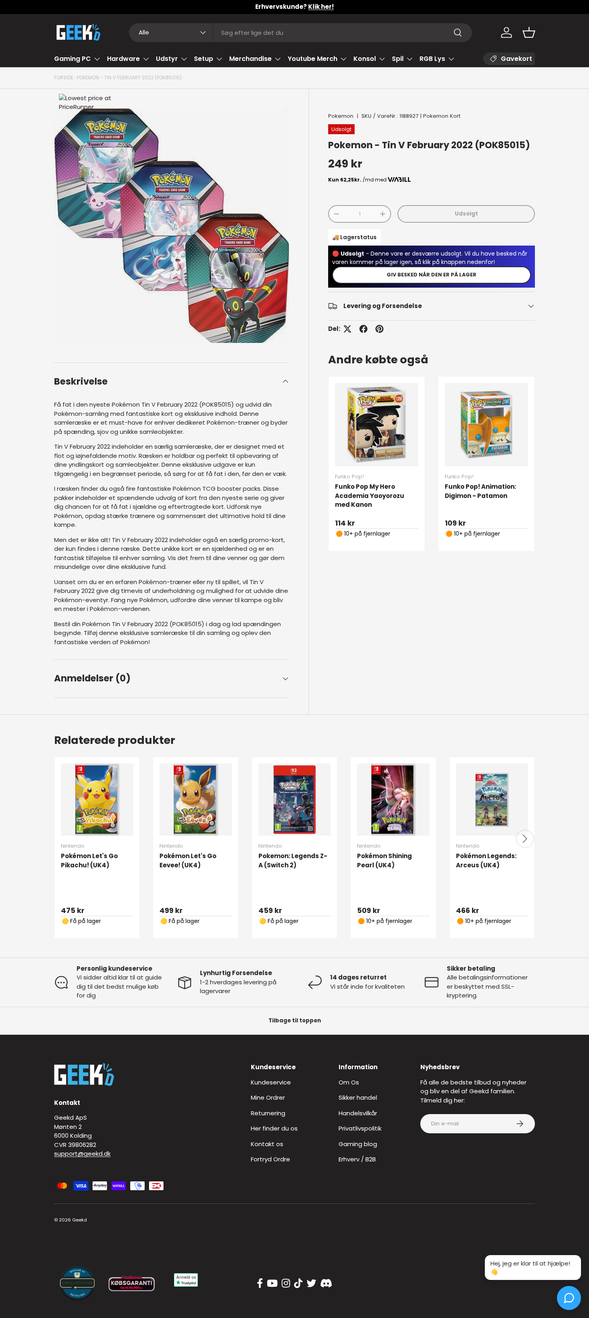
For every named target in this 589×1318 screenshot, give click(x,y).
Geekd (79, 1220)
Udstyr (167, 58)
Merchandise (250, 58)
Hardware (123, 58)
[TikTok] (298, 1283)
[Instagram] (286, 1283)
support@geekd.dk (82, 1153)
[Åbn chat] (569, 1298)
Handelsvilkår (358, 1113)
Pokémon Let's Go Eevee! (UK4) (187, 860)
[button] (529, 32)
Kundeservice (271, 1082)
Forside (63, 77)
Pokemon (340, 116)
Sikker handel (358, 1097)
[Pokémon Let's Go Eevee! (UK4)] (195, 800)
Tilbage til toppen (294, 1020)
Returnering (268, 1113)
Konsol (364, 58)
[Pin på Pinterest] (379, 329)
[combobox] (300, 32)
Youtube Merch (312, 58)
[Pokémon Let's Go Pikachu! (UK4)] (97, 800)
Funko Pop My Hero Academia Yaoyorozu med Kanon (369, 495)
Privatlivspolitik (360, 1128)
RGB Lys (432, 58)
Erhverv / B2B (357, 1159)
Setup (203, 58)
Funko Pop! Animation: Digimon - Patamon (480, 491)
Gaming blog (358, 1144)
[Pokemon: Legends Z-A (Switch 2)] (294, 800)
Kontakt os (267, 1144)
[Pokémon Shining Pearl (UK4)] (393, 800)
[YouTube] (272, 1283)
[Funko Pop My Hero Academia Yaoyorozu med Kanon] (376, 424)
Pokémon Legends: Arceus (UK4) (486, 860)
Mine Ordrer (268, 1097)
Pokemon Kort (441, 116)
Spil (397, 58)
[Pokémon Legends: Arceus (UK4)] (492, 800)
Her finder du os (274, 1128)
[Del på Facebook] (363, 329)
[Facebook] (260, 1283)
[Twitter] (311, 1283)
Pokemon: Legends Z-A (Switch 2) (292, 860)
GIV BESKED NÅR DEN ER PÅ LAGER (431, 274)
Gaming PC (72, 58)
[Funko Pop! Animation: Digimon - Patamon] (486, 424)
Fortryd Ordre (270, 1159)
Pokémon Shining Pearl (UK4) (384, 860)
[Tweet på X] (347, 329)
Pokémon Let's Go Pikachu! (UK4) (89, 860)
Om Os (349, 1082)
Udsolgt (466, 214)
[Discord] (326, 1283)
